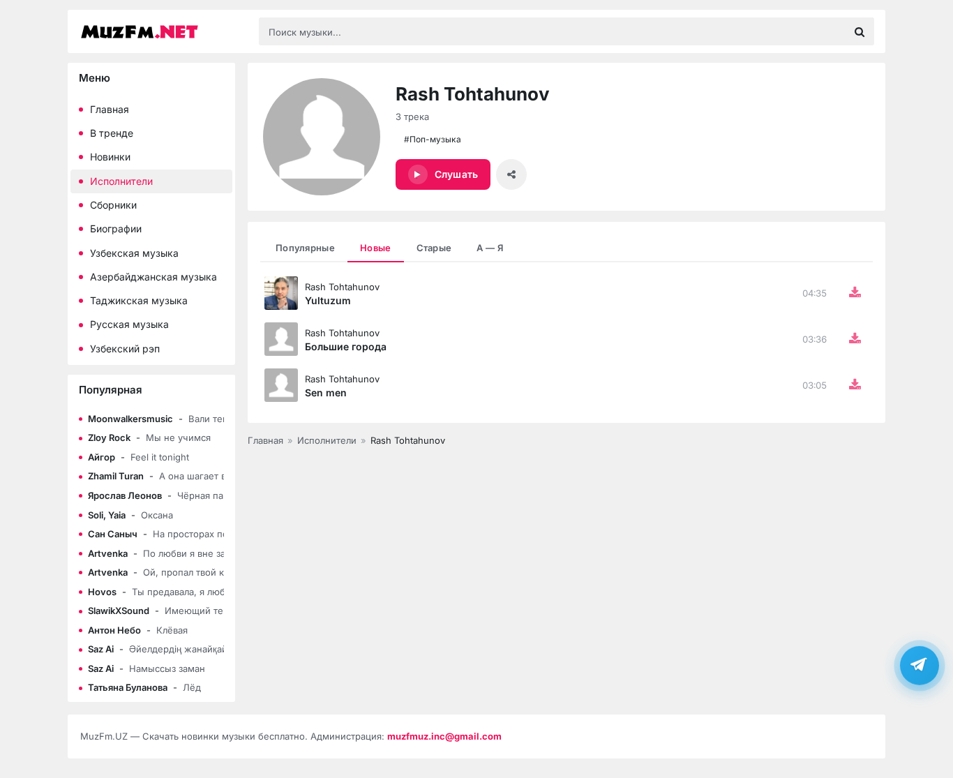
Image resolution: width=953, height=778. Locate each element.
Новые (375, 247)
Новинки (110, 157)
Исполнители (121, 181)
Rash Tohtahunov (342, 286)
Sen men (326, 392)
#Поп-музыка (432, 139)
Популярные (305, 247)
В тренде (111, 133)
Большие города (346, 346)
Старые (434, 247)
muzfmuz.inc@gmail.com (444, 736)
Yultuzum (328, 300)
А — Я (489, 247)
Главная (109, 109)
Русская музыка (129, 324)
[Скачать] (854, 293)
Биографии (116, 228)
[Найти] (859, 31)
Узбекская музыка (134, 253)
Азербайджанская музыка (153, 277)
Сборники (113, 205)
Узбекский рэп (125, 348)
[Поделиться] (511, 174)
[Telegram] (919, 664)
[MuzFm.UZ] (162, 31)
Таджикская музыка (139, 300)
